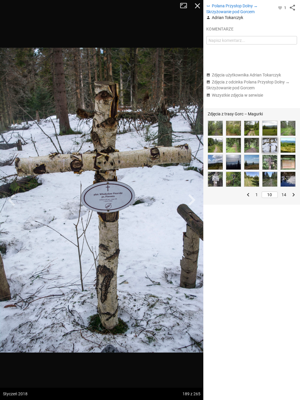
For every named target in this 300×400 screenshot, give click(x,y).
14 (284, 194)
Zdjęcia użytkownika (246, 75)
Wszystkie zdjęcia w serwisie (237, 95)
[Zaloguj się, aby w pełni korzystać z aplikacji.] (280, 7)
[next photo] (191, 200)
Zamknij (197, 6)
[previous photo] (11, 200)
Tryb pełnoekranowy (186, 6)
